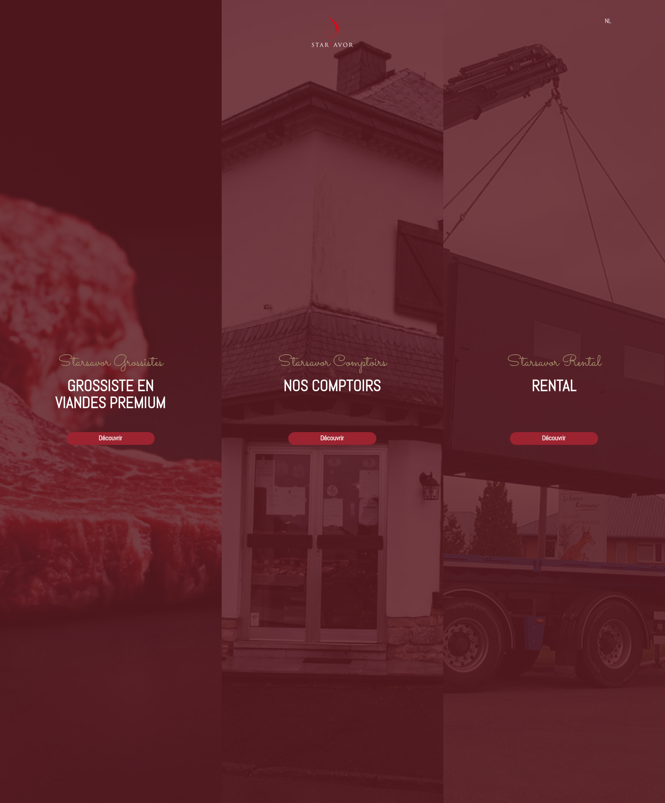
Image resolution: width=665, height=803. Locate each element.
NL (608, 21)
